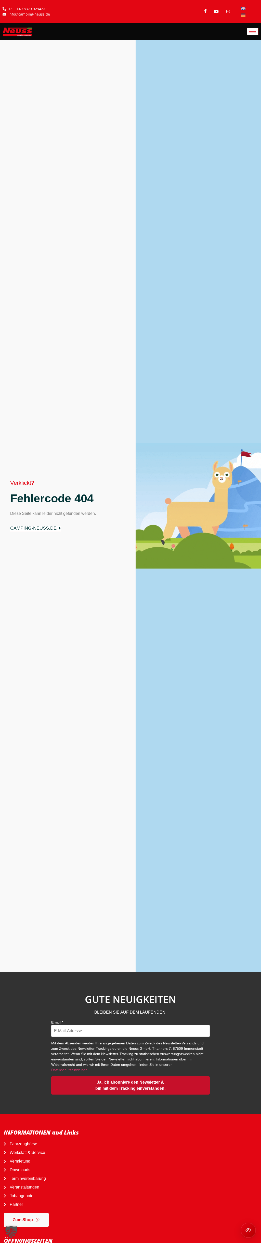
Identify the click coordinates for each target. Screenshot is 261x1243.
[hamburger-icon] (252, 31)
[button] (11, 1232)
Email (57, 1022)
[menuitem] (243, 8)
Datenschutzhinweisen (69, 1070)
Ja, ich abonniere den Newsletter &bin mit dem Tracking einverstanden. (130, 1085)
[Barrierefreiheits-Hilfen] (248, 1230)
